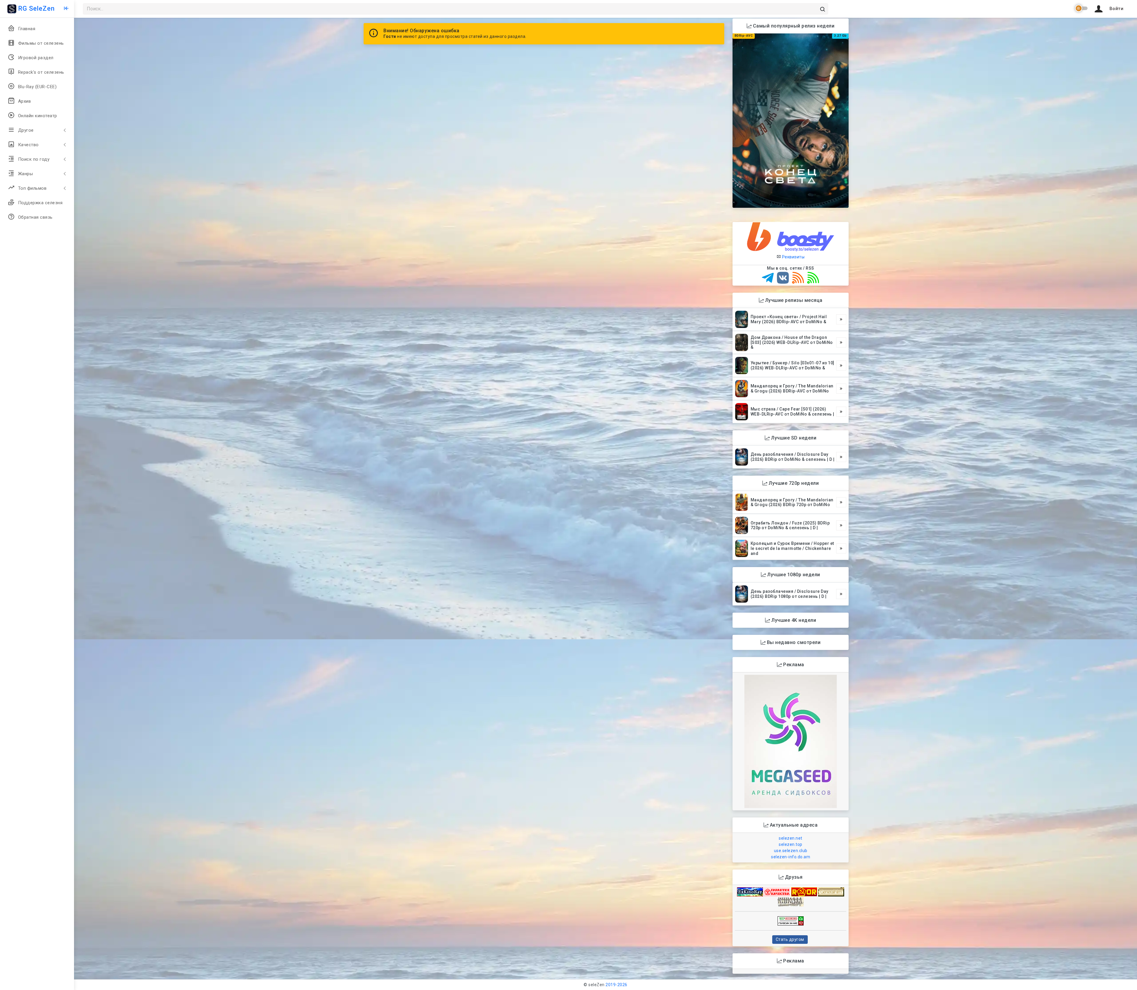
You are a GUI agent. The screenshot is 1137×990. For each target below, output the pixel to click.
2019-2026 (616, 984)
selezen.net (790, 838)
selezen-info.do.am (790, 856)
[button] (1108, 8)
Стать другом (790, 939)
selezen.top (790, 844)
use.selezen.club (790, 850)
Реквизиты (792, 257)
